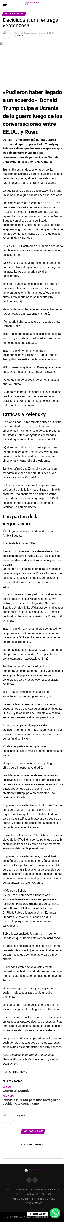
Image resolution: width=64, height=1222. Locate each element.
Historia (21, 1189)
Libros (18, 1194)
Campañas (32, 1194)
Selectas (48, 1194)
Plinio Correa (46, 1198)
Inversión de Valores (45, 1189)
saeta (20, 35)
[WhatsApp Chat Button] (55, 1213)
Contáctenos (34, 1203)
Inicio (8, 1189)
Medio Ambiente (23, 1198)
